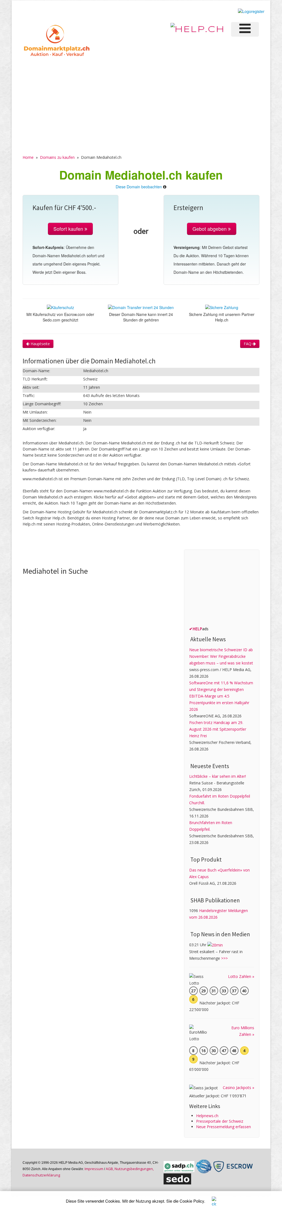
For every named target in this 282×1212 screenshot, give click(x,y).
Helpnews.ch (207, 1115)
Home (28, 157)
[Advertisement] (141, 99)
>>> (224, 958)
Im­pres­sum (94, 1168)
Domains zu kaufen (57, 157)
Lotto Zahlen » (241, 976)
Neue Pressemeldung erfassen (223, 1126)
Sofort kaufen (69, 228)
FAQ (248, 343)
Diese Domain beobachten (139, 186)
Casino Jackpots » (238, 1087)
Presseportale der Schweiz (219, 1121)
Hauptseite (39, 343)
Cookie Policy (192, 1201)
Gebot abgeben (210, 228)
